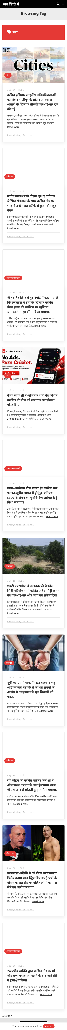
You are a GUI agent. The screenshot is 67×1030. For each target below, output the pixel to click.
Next (7, 1015)
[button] (63, 4)
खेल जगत (10, 853)
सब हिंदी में (11, 4)
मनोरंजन (9, 176)
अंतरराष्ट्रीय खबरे (13, 278)
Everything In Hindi (20, 135)
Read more (13, 126)
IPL (8, 75)
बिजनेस (9, 663)
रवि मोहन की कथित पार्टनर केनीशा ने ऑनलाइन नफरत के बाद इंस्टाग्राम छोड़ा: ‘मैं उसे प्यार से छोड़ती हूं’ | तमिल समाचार (32, 785)
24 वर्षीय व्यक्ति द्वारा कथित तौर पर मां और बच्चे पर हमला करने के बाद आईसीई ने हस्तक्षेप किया (32, 975)
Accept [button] (48, 1026)
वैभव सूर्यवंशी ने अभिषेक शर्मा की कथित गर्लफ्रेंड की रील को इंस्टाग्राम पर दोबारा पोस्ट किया (32, 400)
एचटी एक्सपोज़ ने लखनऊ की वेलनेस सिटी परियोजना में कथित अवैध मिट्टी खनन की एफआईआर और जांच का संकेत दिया (33, 590)
